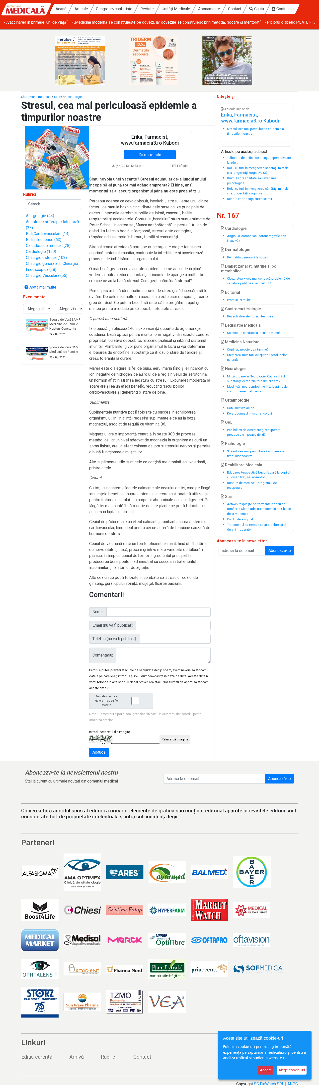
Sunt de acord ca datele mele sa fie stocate (106, 701)
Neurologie (234, 368)
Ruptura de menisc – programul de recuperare (252, 485)
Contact (234, 8)
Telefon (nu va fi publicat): (114, 638)
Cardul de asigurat (240, 519)
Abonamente (209, 8)
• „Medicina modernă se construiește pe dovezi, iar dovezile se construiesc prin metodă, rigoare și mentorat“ (166, 22)
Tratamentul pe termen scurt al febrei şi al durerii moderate (256, 527)
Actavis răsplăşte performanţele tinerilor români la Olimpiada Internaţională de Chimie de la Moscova (259, 508)
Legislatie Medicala (242, 325)
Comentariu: (102, 655)
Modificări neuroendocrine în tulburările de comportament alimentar (257, 389)
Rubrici (108, 1057)
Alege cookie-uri (292, 1070)
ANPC (292, 1084)
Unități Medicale (176, 8)
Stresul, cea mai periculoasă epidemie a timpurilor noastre (255, 453)
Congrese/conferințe (114, 8)
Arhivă (76, 1057)
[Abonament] (57, 157)
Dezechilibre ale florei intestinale (250, 316)
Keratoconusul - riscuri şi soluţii (249, 413)
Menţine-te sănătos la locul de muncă (254, 333)
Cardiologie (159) (41, 251)
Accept (265, 1070)
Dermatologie (237, 249)
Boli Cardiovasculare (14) (48, 233)
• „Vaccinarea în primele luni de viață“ (36, 22)
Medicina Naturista (241, 342)
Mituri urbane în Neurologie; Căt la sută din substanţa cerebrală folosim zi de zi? (257, 378)
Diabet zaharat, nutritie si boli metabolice (249, 268)
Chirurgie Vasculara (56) (46, 275)
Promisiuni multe (239, 300)
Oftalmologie (236, 400)
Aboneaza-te (279, 550)
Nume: (97, 611)
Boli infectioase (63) (43, 239)
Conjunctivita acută (240, 408)
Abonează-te (279, 778)
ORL (228, 422)
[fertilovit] (86, 60)
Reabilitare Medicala (243, 465)
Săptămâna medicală (36, 97)
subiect (260, 151)
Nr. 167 (59, 97)
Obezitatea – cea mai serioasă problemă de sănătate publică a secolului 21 (258, 281)
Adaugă (99, 752)
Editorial (232, 292)
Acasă (61, 8)
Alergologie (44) (40, 215)
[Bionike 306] (159, 60)
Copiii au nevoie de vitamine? (247, 349)
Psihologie (74, 97)
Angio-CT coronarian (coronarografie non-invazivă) (257, 238)
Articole (81, 8)
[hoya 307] (233, 60)
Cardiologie (235, 228)
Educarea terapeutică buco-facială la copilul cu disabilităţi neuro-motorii (258, 475)
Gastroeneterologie (242, 308)
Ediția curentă (36, 1057)
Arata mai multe (42, 287)
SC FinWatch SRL (269, 1084)
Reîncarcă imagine (175, 739)
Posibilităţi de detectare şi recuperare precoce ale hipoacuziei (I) (253, 432)
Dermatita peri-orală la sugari (247, 257)
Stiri (228, 496)
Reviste (147, 8)
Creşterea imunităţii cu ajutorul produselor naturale (257, 357)
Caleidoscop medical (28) (48, 245)
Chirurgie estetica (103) (46, 257)
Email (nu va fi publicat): (112, 625)
